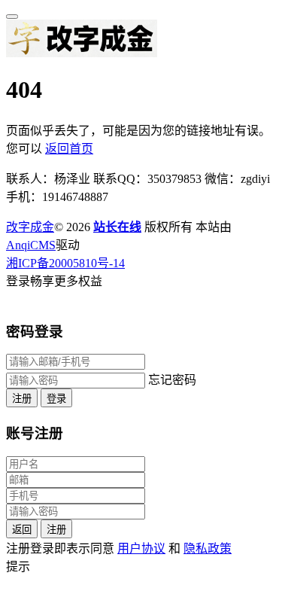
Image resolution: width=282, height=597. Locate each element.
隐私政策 (207, 548)
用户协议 (141, 548)
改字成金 (30, 227)
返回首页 (69, 148)
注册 (22, 398)
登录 (56, 398)
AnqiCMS (31, 245)
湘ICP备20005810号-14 (65, 263)
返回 (22, 529)
